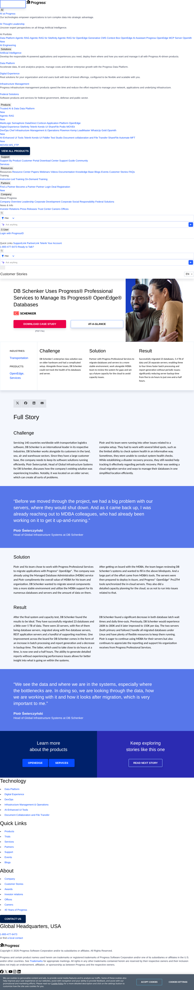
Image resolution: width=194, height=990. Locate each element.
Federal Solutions (9, 94)
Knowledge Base (84, 172)
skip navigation (13, 4)
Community (82, 160)
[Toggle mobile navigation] (2, 268)
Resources (7, 168)
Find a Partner (7, 187)
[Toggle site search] (2, 251)
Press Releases (28, 209)
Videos (54, 172)
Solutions (6, 49)
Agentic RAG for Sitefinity (43, 38)
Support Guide (67, 160)
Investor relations (14, 894)
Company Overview (10, 202)
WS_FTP (14, 145)
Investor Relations (9, 209)
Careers (56, 209)
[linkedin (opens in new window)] (19, 972)
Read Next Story (145, 763)
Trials (7, 836)
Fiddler (46, 138)
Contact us (13, 918)
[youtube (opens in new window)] (11, 972)
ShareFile (53, 127)
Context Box (113, 38)
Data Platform (7, 38)
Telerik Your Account (51, 243)
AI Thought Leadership (12, 24)
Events (105, 172)
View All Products (15, 151)
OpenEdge (75, 123)
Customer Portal (30, 160)
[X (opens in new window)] (6, 972)
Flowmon (65, 130)
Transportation (19, 358)
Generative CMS (97, 38)
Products (5, 105)
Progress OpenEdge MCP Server (164, 38)
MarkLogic (5, 123)
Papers (35, 172)
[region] (97, 982)
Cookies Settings (178, 982)
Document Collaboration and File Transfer (27, 815)
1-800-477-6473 (8, 247)
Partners (5, 183)
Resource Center (21, 172)
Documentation (67, 172)
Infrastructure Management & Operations (37, 130)
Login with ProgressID (12, 233)
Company (6, 194)
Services (4, 164)
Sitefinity (24, 127)
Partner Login (43, 187)
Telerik (33, 127)
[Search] (2, 213)
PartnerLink (33, 243)
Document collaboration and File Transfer (85, 138)
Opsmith (96, 40)
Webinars (45, 172)
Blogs (97, 172)
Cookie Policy (57, 983)
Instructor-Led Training (12, 179)
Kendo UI (43, 127)
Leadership (28, 202)
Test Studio (57, 138)
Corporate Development (47, 202)
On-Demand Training (36, 179)
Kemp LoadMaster (80, 130)
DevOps (4, 130)
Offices (65, 209)
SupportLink (19, 243)
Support (5, 157)
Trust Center (44, 209)
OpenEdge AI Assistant (133, 38)
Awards (9, 889)
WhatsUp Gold (99, 130)
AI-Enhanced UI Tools (11, 138)
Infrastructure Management (14, 84)
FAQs (132, 172)
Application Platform (57, 123)
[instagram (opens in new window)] (15, 972)
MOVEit (70, 127)
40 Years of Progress (16, 910)
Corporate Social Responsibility (78, 202)
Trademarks (36, 961)
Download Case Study (39, 324)
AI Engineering (8, 45)
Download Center (49, 160)
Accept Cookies (149, 982)
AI (2, 10)
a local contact (15, 938)
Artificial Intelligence (10, 53)
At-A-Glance (97, 324)
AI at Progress (7, 13)
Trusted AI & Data (9, 108)
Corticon (41, 123)
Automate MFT (67, 140)
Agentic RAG (22, 38)
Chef (12, 130)
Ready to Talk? (26, 247)
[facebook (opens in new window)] (2, 972)
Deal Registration (35, 189)
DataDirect (31, 123)
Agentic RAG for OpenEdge (73, 38)
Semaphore (18, 123)
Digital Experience (10, 73)
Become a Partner (26, 187)
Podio (63, 127)
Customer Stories (118, 172)
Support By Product (10, 160)
